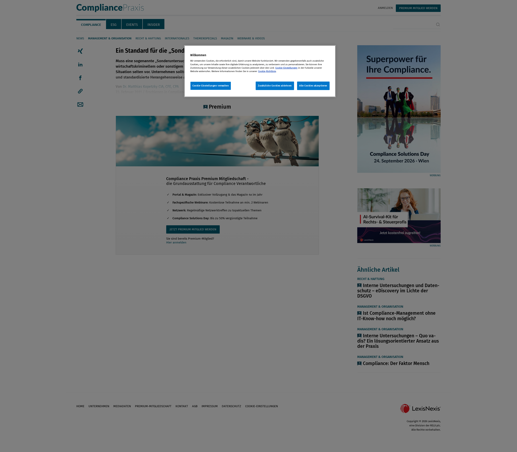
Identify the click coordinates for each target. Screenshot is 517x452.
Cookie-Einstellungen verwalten (210, 85)
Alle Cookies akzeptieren (313, 85)
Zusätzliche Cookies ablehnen (275, 85)
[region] (260, 71)
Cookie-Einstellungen (286, 67)
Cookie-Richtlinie (267, 71)
